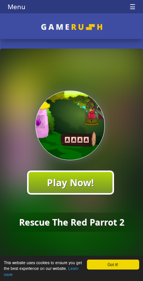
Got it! (113, 264)
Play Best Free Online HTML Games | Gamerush (71, 27)
